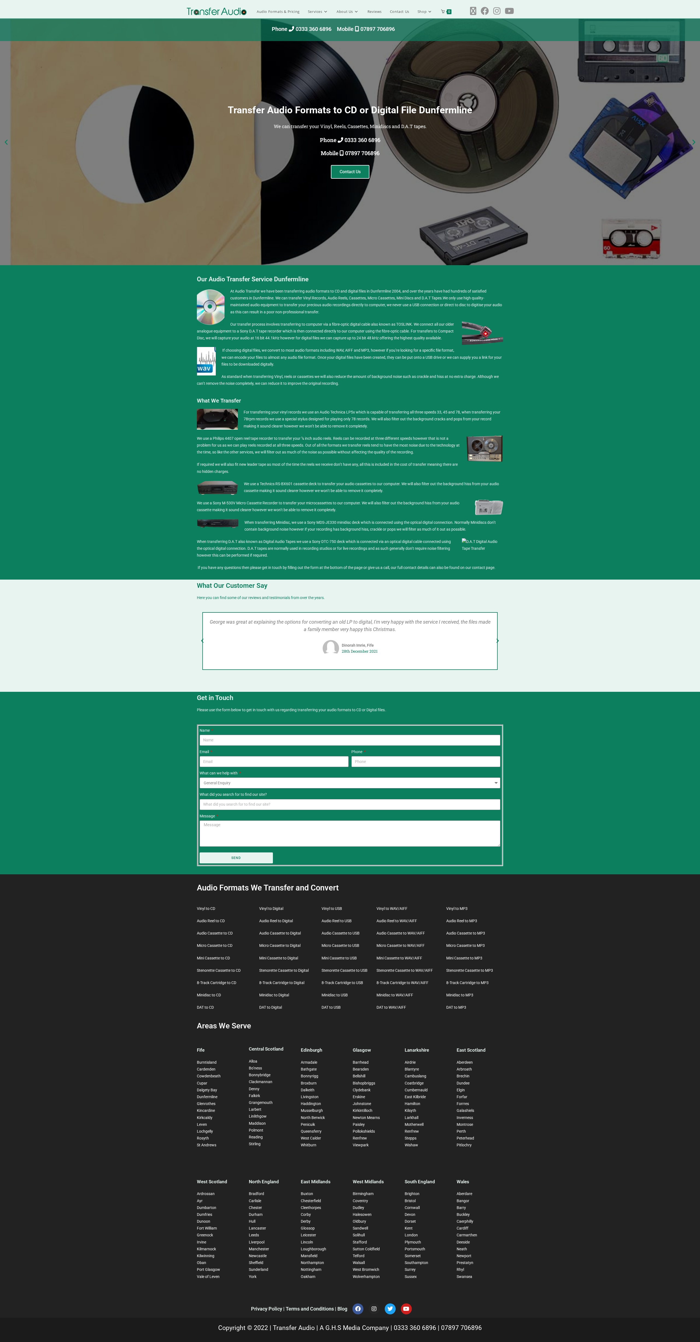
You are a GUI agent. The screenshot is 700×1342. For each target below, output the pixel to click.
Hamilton (412, 1103)
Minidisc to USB (335, 995)
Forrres (463, 1103)
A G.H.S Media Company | (357, 1328)
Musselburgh (312, 1110)
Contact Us (350, 171)
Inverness (465, 1117)
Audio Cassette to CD (215, 933)
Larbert (255, 1109)
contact (478, 567)
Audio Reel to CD (211, 921)
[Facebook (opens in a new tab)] (485, 11)
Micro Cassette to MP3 (465, 945)
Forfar (462, 1097)
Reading (256, 1137)
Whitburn (308, 1145)
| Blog (341, 1309)
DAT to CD (205, 1007)
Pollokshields (364, 1131)
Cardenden (206, 1069)
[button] (6, 142)
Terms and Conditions (310, 1309)
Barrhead (361, 1062)
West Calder (311, 1138)
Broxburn (309, 1083)
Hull (252, 1221)
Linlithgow (258, 1116)
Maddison (257, 1123)
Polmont (256, 1130)
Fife (201, 1050)
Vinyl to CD (206, 908)
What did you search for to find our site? (233, 794)
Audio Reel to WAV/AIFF (397, 921)
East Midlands (316, 1181)
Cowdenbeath (209, 1076)
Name (205, 730)
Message (208, 816)
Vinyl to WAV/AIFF (392, 908)
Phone (357, 752)
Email (205, 752)
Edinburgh (311, 1050)
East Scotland (471, 1050)
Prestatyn (465, 1262)
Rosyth (203, 1138)
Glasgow (362, 1050)
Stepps (410, 1138)
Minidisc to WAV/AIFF (395, 995)
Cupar (202, 1083)
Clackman (257, 1082)
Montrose (465, 1124)
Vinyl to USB (332, 908)
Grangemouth (261, 1102)
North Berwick (313, 1117)
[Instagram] (374, 1308)
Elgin (461, 1090)
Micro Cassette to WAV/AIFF (401, 945)
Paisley (359, 1124)
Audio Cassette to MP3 (465, 933)
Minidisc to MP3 (459, 995)
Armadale (309, 1062)
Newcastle (258, 1256)
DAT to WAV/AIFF (391, 1007)
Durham (255, 1214)
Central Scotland (266, 1049)
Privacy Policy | (268, 1309)
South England (420, 1181)
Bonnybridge (259, 1075)
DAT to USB (331, 1007)
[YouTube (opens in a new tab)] (509, 11)
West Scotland (212, 1181)
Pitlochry (464, 1145)
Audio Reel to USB (337, 921)
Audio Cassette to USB (341, 933)
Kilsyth (410, 1110)
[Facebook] (357, 1308)
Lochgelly (205, 1131)
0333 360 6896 (416, 1328)
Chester (255, 1207)
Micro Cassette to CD (214, 945)
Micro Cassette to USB (340, 945)
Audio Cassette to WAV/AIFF (401, 933)
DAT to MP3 (456, 1007)
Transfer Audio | (296, 1328)
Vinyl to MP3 (457, 908)
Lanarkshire (417, 1050)
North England (264, 1181)
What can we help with (219, 773)
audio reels (322, 438)
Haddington (311, 1103)
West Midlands (368, 1181)
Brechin (463, 1076)
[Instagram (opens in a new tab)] (497, 11)
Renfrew (360, 1138)
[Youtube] (406, 1308)
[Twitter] (390, 1308)
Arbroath (464, 1069)
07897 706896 (461, 1328)
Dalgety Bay (207, 1090)
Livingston (310, 1097)
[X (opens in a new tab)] (473, 11)
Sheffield (256, 1262)
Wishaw (411, 1145)
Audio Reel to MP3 (461, 921)
